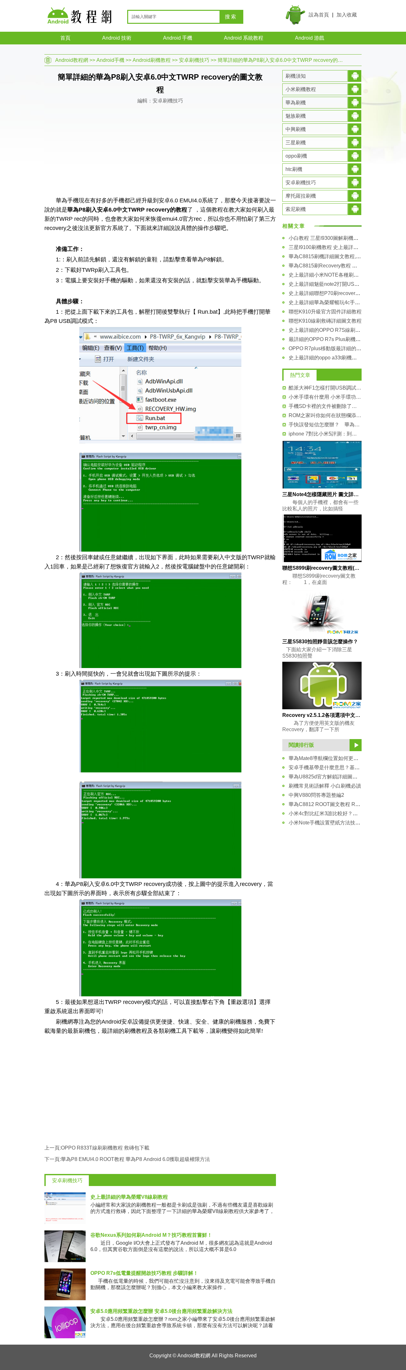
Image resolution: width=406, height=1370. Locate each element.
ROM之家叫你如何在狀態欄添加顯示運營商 (325, 415)
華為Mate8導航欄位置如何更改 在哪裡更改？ (339, 758)
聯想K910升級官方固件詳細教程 (325, 311)
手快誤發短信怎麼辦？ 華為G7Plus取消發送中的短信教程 (325, 424)
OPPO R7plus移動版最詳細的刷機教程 (333, 348)
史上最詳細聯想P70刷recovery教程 (328, 293)
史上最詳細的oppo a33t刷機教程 (325, 357)
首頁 (65, 38)
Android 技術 (116, 38)
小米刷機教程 (300, 89)
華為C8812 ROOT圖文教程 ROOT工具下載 (337, 804)
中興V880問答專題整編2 (316, 795)
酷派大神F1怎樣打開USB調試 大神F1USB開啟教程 (325, 387)
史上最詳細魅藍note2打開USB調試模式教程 (338, 284)
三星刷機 (295, 142)
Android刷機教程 (152, 60)
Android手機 (110, 60)
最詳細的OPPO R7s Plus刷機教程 (327, 339)
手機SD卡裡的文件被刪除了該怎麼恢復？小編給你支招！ (325, 406)
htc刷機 (293, 169)
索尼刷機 (295, 209)
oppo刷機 (296, 156)
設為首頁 (319, 14)
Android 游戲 (309, 38)
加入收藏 (347, 14)
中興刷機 (295, 129)
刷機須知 (295, 76)
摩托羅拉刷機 (300, 196)
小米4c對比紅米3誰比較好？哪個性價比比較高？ (343, 813)
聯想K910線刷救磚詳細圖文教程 (325, 321)
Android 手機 (177, 38)
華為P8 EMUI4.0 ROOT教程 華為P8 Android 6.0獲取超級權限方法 (135, 1159)
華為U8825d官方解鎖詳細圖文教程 (328, 776)
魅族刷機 (295, 116)
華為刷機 (295, 102)
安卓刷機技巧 (194, 60)
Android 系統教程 (243, 38)
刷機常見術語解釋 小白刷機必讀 (325, 786)
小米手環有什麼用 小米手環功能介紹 (325, 397)
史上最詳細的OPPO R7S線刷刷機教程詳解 (337, 330)
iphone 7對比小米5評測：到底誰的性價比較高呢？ (325, 433)
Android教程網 (71, 60)
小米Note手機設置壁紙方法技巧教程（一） (337, 822)
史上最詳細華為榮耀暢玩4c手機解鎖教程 (334, 302)
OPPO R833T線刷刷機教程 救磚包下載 (105, 1147)
